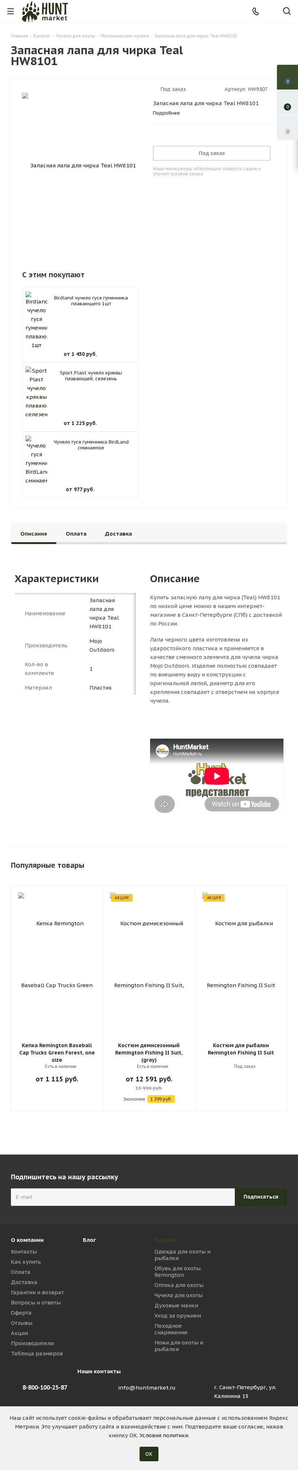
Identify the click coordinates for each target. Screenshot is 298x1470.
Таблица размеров (37, 1353)
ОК (149, 1454)
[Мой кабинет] (271, 11)
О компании (27, 1239)
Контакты (24, 1251)
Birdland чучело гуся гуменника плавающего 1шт (91, 301)
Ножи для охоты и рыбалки (178, 1345)
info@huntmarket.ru (147, 1387)
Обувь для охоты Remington (177, 1271)
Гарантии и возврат (37, 1292)
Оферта (21, 1312)
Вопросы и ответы (36, 1302)
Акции (19, 1333)
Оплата (21, 1271)
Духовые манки (176, 1305)
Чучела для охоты (178, 1295)
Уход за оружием (177, 1315)
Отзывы (21, 1322)
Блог (89, 1239)
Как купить (26, 1261)
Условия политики (164, 1435)
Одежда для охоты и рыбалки (182, 1255)
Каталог (165, 1239)
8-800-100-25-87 (45, 1387)
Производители (32, 1343)
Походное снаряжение (171, 1329)
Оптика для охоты (179, 1285)
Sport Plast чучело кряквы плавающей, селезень (91, 376)
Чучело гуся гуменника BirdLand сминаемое (91, 445)
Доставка (24, 1282)
